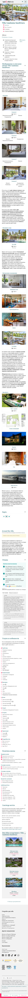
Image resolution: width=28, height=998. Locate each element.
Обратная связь (6, 916)
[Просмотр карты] (6, 516)
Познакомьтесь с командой (8, 925)
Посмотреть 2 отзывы (7, 37)
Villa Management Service (8, 922)
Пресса (4, 919)
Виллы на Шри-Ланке (7, 937)
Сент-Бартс (5, 942)
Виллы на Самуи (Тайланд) (8, 936)
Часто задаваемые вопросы (9, 917)
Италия (4, 941)
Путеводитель (5, 952)
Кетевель (7, 25)
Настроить (6, 995)
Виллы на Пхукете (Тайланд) (9, 934)
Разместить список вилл (8, 920)
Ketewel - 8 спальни (14, 852)
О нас (3, 914)
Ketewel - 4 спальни (14, 872)
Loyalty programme (6, 926)
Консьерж (4, 923)
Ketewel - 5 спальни (14, 893)
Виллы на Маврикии (7, 939)
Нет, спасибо (15, 995)
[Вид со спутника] (4, 516)
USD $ (4, 978)
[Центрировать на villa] (9, 516)
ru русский (10, 978)
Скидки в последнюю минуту (9, 950)
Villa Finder (4, 949)
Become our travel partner (8, 928)
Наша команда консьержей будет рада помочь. (12, 828)
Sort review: (5, 593)
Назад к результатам (15, 901)
